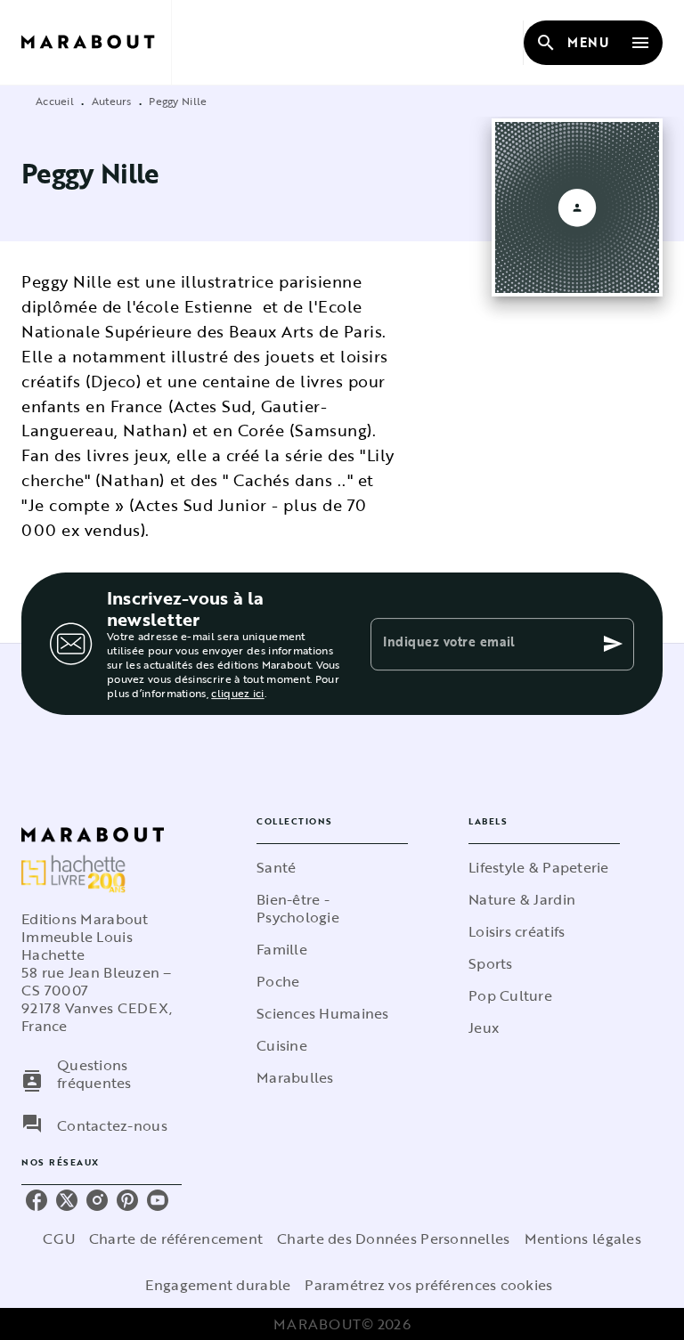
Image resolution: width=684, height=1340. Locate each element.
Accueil (55, 101)
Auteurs (112, 101)
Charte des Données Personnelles (393, 1238)
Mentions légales (583, 1238)
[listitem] (36, 1200)
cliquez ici (237, 693)
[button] (332, 867)
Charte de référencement (176, 1238)
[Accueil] (96, 42)
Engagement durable (217, 1284)
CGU (59, 1238)
